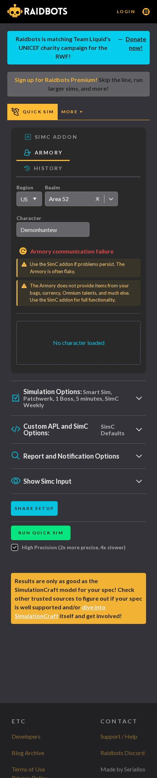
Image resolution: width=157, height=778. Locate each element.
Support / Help (118, 736)
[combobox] (48, 198)
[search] (52, 229)
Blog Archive (28, 752)
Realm (52, 187)
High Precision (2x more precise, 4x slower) (74, 547)
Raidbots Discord (122, 752)
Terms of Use (28, 769)
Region (24, 187)
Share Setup (34, 508)
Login (126, 11)
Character (28, 218)
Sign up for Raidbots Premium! (56, 79)
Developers (26, 736)
